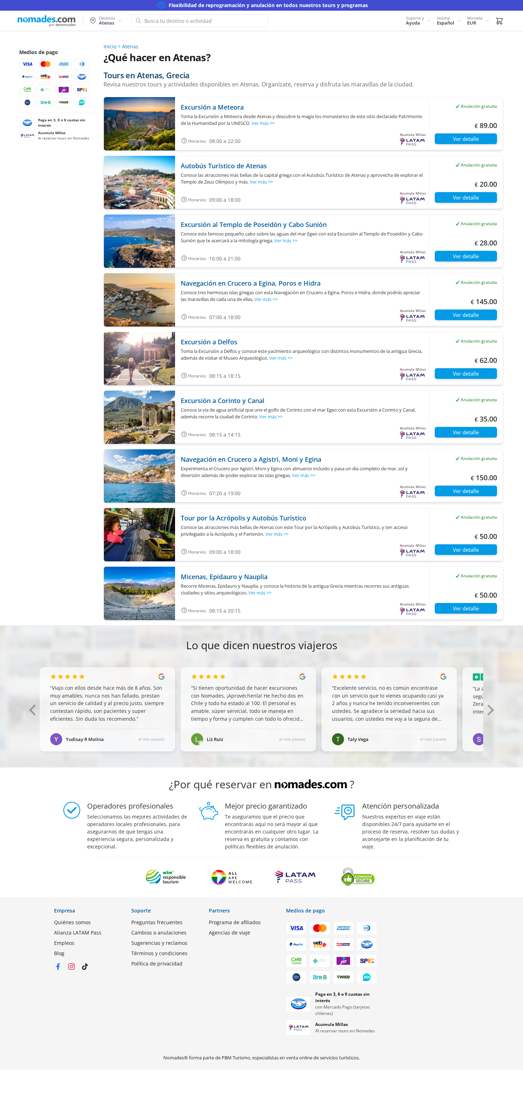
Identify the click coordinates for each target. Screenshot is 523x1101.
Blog (59, 953)
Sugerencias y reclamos (159, 942)
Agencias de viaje (229, 932)
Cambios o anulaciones (158, 932)
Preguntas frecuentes (157, 922)
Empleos (64, 942)
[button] (418, 21)
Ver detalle (466, 138)
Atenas (130, 46)
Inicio (110, 46)
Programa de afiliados (235, 922)
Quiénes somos (72, 922)
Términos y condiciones (159, 953)
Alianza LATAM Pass (77, 932)
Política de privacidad (157, 963)
